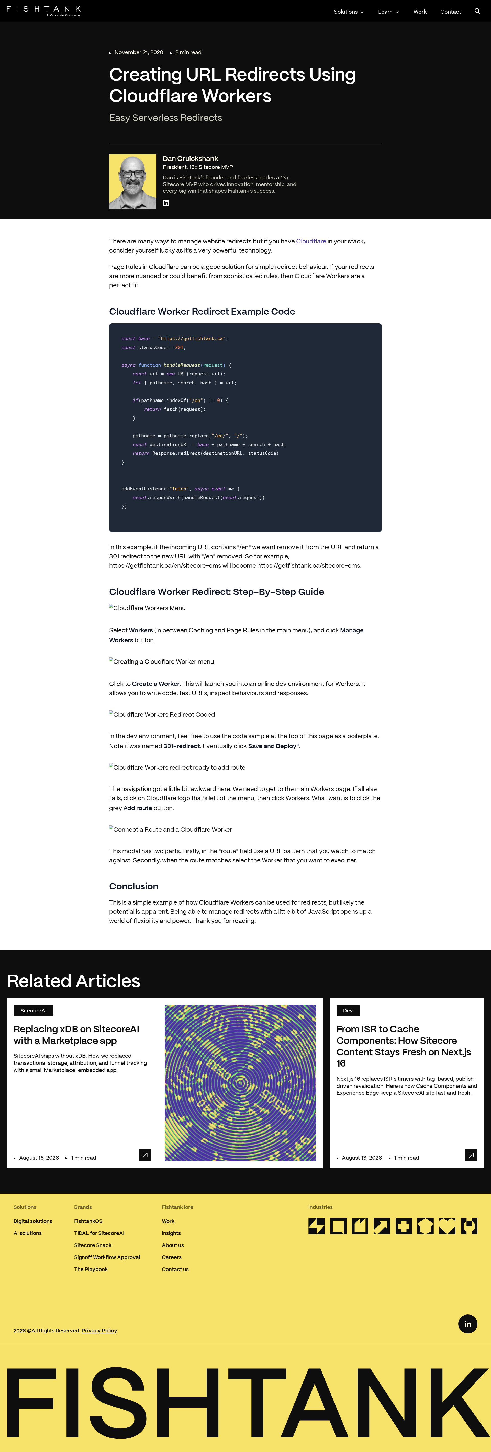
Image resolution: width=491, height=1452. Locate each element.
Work (420, 12)
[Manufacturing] (469, 1228)
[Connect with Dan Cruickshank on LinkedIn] (166, 203)
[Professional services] (338, 1228)
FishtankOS (88, 1221)
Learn (385, 12)
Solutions (346, 12)
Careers (172, 1257)
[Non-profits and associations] (447, 1228)
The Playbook (91, 1269)
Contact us (175, 1269)
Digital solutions (33, 1221)
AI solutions (28, 1233)
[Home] (44, 11)
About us (173, 1245)
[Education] (425, 1228)
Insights (171, 1233)
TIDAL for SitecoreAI (99, 1233)
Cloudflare (311, 241)
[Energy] (360, 1228)
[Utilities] (316, 1228)
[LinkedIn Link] (467, 1324)
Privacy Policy (99, 1330)
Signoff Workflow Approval (107, 1257)
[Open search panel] (477, 11)
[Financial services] (382, 1228)
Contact (450, 12)
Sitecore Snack (92, 1245)
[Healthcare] (404, 1228)
